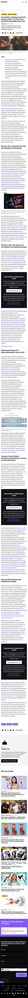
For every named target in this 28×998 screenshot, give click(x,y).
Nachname (3, 955)
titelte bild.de (9, 111)
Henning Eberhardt (6, 815)
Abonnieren (21, 975)
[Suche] (22, 2)
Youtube (10, 53)
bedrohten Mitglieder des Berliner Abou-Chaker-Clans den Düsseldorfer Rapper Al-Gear (14, 225)
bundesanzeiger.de (5, 430)
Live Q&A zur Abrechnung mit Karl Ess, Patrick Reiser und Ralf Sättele (13, 564)
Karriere (14, 985)
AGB (12, 990)
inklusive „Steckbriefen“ (17, 237)
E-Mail (2, 961)
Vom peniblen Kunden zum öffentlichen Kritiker (16, 77)
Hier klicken (7, 970)
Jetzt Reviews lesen (6, 346)
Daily (3, 10)
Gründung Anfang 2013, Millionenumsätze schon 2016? (13, 68)
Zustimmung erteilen (12, 290)
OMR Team (3, 910)
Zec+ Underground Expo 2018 (16, 262)
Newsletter (7, 988)
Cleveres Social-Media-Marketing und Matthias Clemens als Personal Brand (16, 72)
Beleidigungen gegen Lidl (13, 571)
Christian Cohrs (5, 862)
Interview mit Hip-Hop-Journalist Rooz (12, 472)
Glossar (14, 988)
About (8, 985)
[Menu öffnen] (25, 2)
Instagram (9, 698)
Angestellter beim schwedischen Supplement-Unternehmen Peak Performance (10, 369)
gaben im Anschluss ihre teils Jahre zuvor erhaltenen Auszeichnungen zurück (13, 182)
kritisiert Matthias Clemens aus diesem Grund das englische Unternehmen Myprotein (14, 612)
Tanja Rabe (4, 791)
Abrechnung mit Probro (19, 547)
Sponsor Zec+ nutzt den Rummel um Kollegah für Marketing (15, 60)
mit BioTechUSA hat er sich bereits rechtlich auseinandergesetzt (12, 616)
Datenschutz (6, 990)
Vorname (3, 949)
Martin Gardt (4, 838)
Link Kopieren (19, 33)
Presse (19, 985)
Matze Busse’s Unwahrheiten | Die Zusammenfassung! (13, 568)
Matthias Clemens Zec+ (8, 696)
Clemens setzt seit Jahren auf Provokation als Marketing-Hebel (14, 64)
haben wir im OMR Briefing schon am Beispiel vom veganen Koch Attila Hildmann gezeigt (13, 322)
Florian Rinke (8, 864)
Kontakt (25, 985)
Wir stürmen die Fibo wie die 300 (14, 259)
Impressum (20, 988)
